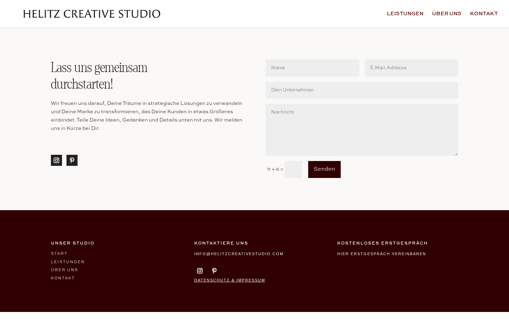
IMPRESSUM (250, 280)
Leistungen (405, 13)
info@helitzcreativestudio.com (239, 254)
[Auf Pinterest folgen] (72, 160)
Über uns (446, 13)
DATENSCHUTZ (212, 280)
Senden (324, 169)
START (59, 254)
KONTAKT (63, 278)
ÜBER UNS (64, 270)
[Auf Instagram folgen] (56, 160)
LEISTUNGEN (68, 262)
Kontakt (484, 13)
